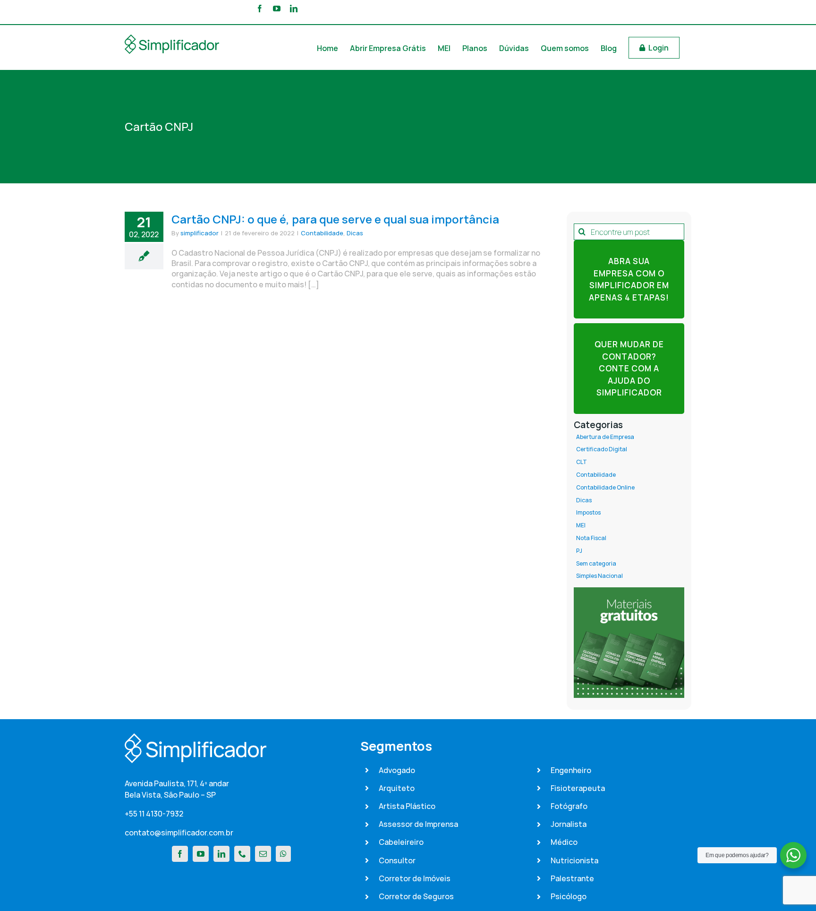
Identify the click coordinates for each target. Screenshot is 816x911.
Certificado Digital (601, 449)
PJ (579, 551)
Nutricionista (574, 860)
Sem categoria (596, 563)
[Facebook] (180, 854)
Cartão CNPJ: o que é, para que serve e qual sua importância (335, 219)
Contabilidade (322, 233)
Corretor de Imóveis (414, 878)
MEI (581, 525)
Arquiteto (397, 788)
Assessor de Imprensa (418, 824)
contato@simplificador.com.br (179, 832)
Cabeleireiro (401, 842)
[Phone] (242, 854)
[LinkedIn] (221, 854)
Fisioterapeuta (578, 788)
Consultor (397, 860)
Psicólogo (568, 896)
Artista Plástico (407, 806)
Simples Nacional (599, 576)
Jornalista (568, 824)
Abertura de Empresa (605, 437)
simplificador (199, 233)
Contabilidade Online (605, 487)
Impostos (588, 512)
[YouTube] (201, 854)
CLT (581, 462)
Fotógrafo (569, 806)
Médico (564, 842)
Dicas (355, 233)
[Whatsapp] (283, 854)
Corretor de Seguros (416, 896)
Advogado (397, 770)
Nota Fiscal (591, 538)
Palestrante (572, 878)
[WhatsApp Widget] (793, 855)
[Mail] (263, 854)
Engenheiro (571, 770)
